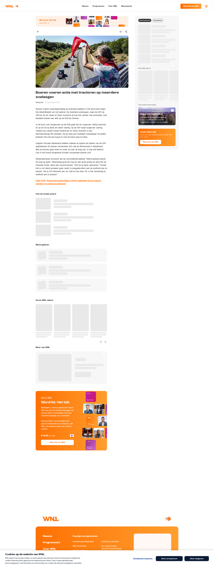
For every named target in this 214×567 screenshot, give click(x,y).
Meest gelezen (145, 20)
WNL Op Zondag (79, 546)
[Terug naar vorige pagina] (38, 31)
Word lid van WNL (191, 6)
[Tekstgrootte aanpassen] (120, 31)
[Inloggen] (206, 6)
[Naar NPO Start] (168, 519)
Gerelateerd (157, 20)
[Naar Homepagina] (11, 6)
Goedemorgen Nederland (83, 541)
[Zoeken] (176, 6)
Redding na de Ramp (110, 541)
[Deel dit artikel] (126, 31)
